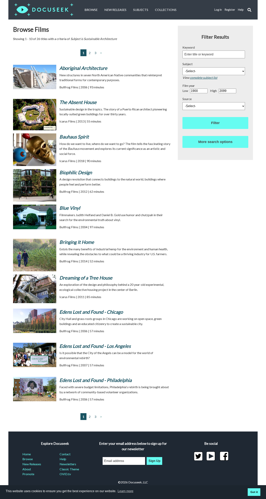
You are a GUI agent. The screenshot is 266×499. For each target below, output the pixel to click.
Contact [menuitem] (65, 454)
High (213, 90)
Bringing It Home (76, 242)
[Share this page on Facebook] (224, 456)
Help (241, 9)
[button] (249, 10)
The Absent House (78, 102)
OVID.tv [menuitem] (65, 474)
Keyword (188, 47)
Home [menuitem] (26, 454)
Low (185, 90)
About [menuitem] (26, 469)
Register (230, 9)
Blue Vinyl (69, 208)
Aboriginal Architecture (83, 68)
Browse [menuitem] (27, 459)
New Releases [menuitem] (31, 464)
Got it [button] (254, 492)
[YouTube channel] (211, 456)
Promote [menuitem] (28, 474)
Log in (218, 9)
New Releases (115, 10)
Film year (188, 85)
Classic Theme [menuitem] (69, 469)
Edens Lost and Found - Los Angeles (95, 346)
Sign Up (154, 461)
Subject (187, 64)
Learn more (125, 491)
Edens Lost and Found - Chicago (91, 312)
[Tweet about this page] (198, 456)
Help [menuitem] (63, 459)
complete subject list (203, 77)
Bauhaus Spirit (74, 136)
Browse (91, 10)
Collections (165, 10)
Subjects (140, 10)
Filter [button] (215, 123)
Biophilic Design (75, 172)
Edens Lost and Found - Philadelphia (95, 380)
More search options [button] (215, 142)
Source (187, 99)
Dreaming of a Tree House (85, 278)
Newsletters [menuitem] (68, 464)
